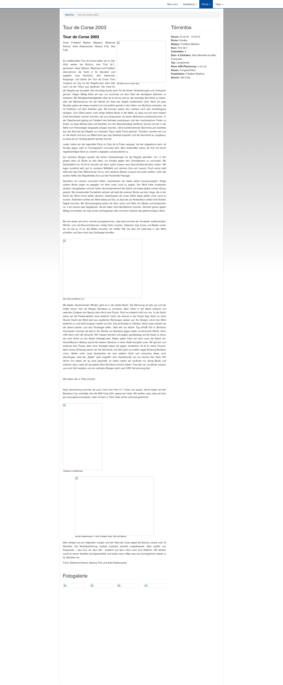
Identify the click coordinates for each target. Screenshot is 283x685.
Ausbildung (189, 4)
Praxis (205, 4)
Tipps (218, 4)
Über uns (172, 4)
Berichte (69, 14)
